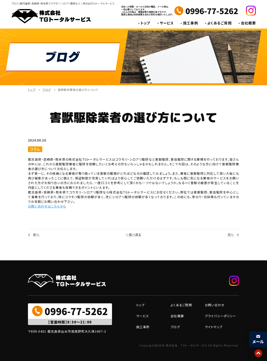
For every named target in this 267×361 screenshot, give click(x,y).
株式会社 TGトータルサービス (186, 345)
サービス (167, 22)
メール (258, 341)
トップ (146, 22)
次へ (231, 234)
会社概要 (248, 22)
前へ (36, 234)
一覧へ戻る (133, 234)
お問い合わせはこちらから (47, 206)
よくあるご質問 (219, 22)
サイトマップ (214, 326)
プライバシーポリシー (220, 316)
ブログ (46, 90)
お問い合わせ (215, 305)
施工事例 (190, 22)
